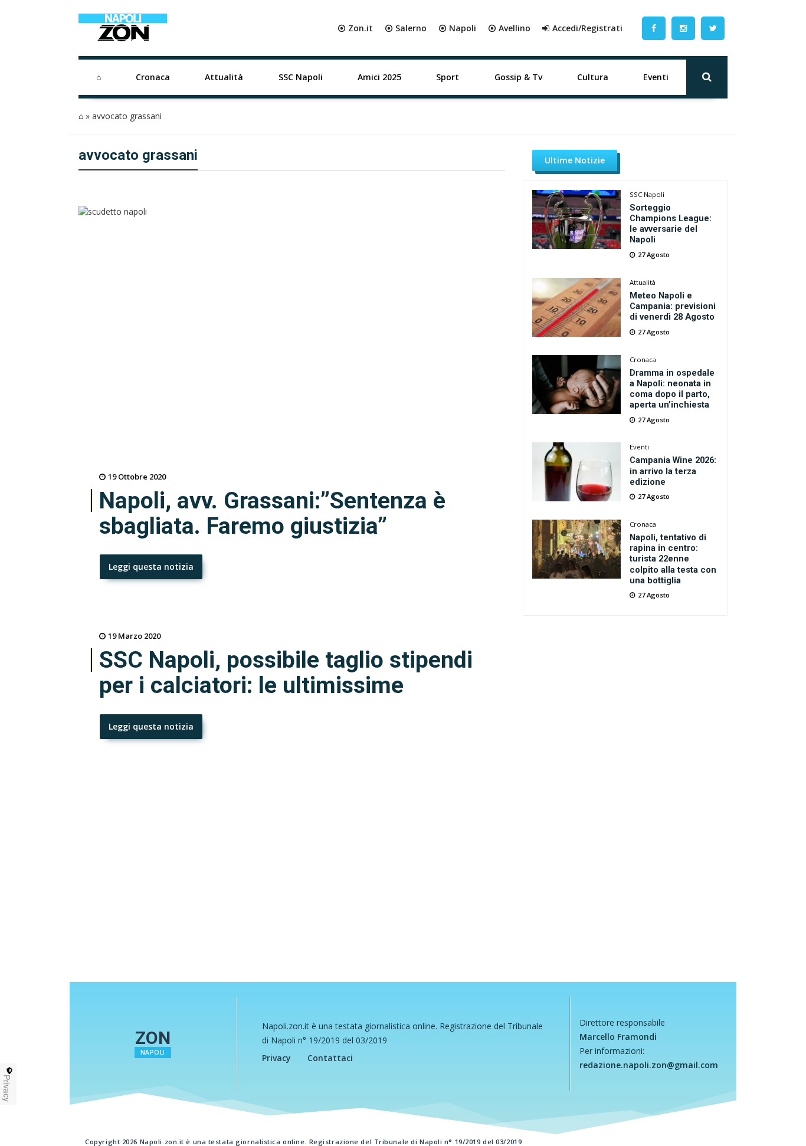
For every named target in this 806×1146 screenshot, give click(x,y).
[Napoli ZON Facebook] (654, 28)
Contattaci (330, 1057)
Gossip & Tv (518, 77)
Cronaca (153, 77)
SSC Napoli (301, 77)
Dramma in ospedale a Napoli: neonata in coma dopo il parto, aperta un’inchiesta (672, 388)
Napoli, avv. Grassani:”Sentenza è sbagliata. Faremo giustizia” (272, 513)
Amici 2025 (379, 77)
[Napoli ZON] (122, 28)
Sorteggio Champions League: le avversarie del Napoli (671, 223)
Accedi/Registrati (587, 28)
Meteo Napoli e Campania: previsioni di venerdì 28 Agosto (673, 306)
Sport (447, 77)
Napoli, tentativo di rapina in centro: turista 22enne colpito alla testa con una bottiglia (673, 558)
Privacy (276, 1057)
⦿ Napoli (457, 28)
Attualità (224, 77)
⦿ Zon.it (355, 28)
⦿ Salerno (406, 28)
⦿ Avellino (509, 28)
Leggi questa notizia (151, 566)
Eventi (656, 77)
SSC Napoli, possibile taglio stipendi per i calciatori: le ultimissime (286, 673)
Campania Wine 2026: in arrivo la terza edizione (673, 471)
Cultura (592, 77)
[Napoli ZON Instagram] (683, 28)
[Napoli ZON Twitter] (713, 28)
